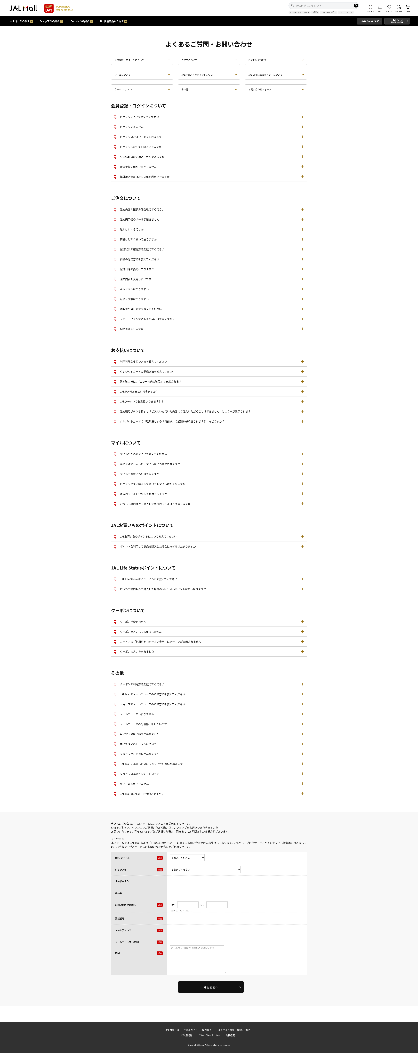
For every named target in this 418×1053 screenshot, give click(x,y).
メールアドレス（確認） (127, 942)
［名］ (202, 904)
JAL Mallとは (172, 1029)
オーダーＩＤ (122, 881)
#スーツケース (345, 12)
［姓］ (173, 904)
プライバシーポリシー (209, 1035)
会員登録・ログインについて (129, 60)
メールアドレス (123, 930)
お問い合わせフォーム (259, 89)
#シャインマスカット (299, 12)
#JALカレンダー (329, 12)
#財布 (315, 12)
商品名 (118, 893)
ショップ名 (121, 869)
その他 (184, 89)
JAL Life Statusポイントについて (265, 74)
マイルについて (122, 74)
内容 (117, 953)
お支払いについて (257, 60)
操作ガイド (208, 1029)
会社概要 (230, 1035)
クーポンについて (123, 89)
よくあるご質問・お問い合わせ (234, 1029)
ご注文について (189, 60)
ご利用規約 (186, 1035)
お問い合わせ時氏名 (125, 904)
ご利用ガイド (190, 1029)
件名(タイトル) (122, 857)
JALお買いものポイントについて (198, 74)
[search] (356, 6)
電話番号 (119, 918)
